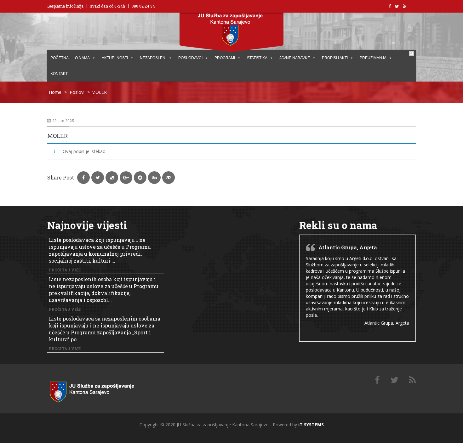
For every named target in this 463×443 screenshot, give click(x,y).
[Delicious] (412, 380)
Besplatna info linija (65, 6)
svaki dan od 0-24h (107, 6)
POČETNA (59, 58)
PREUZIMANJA (373, 58)
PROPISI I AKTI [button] (335, 58)
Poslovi (77, 92)
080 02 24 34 (143, 6)
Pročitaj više (65, 270)
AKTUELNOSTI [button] (115, 58)
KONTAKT (59, 73)
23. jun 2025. (63, 120)
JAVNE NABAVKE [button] (294, 58)
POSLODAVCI (190, 58)
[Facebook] (377, 380)
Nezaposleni (153, 58)
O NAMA (82, 58)
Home (55, 92)
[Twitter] (394, 380)
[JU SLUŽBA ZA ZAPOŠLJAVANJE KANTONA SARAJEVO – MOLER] (99, 390)
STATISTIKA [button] (257, 58)
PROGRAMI (224, 58)
